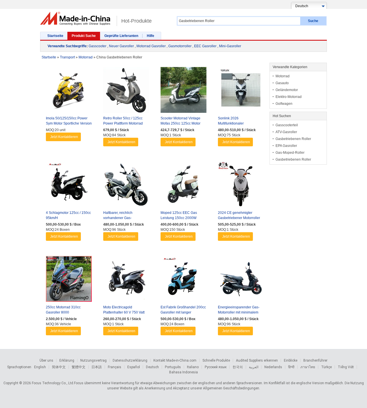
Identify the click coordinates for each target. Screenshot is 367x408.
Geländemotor (287, 90)
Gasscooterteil (287, 125)
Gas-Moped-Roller (290, 153)
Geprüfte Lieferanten (121, 36)
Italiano (193, 367)
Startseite (55, 36)
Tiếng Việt (346, 367)
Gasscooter (97, 46)
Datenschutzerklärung (130, 360)
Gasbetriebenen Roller (293, 139)
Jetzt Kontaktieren (64, 137)
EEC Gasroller (205, 46)
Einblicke (290, 360)
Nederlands (273, 367)
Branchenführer (315, 360)
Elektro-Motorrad (289, 97)
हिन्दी (291, 367)
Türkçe (326, 367)
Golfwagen (284, 104)
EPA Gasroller (286, 146)
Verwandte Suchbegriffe (67, 46)
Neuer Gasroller (121, 46)
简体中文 (59, 367)
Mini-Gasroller (230, 46)
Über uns (46, 360)
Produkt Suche (84, 36)
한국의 (238, 367)
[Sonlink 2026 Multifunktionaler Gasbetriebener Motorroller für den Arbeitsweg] (241, 91)
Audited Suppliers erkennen (257, 360)
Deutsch (152, 367)
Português (173, 367)
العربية (253, 367)
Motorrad (283, 76)
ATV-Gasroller (286, 132)
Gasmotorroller (180, 46)
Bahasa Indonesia (183, 372)
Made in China (77, 18)
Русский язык (216, 367)
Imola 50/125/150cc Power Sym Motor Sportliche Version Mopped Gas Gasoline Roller (69, 123)
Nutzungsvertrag (93, 360)
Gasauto (282, 83)
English (40, 367)
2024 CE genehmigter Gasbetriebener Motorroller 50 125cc (239, 218)
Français (114, 367)
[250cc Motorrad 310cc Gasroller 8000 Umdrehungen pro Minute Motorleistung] (69, 280)
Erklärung (66, 360)
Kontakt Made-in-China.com (174, 360)
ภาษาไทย (307, 367)
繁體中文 (78, 367)
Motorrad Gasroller (151, 46)
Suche (313, 21)
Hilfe (150, 36)
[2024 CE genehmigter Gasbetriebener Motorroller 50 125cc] (241, 185)
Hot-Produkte (136, 21)
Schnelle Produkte (216, 360)
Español (133, 367)
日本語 (96, 367)
